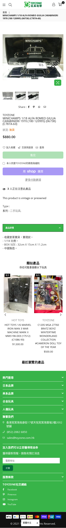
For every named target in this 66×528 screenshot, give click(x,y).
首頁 (5, 12)
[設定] (54, 4)
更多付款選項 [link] (33, 179)
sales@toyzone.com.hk (20, 437)
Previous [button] (5, 57)
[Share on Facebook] (28, 107)
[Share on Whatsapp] (39, 107)
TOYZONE (9, 115)
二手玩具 (15, 210)
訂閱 (8, 468)
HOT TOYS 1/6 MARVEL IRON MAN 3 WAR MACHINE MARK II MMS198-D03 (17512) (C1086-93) (18, 332)
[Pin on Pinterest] (34, 107)
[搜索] (10, 4)
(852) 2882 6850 (17, 432)
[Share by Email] (45, 107)
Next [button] (60, 57)
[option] (33, 57)
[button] (30, 522)
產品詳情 (9, 227)
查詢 (41, 147)
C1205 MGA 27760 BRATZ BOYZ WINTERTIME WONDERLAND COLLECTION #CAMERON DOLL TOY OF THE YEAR (48, 336)
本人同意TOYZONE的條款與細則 (23, 163)
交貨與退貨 (27, 147)
